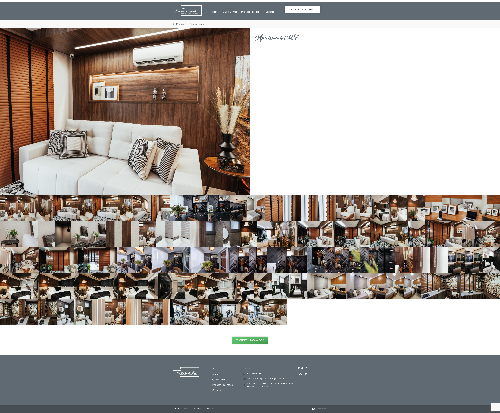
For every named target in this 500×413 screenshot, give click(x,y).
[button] (302, 9)
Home (215, 12)
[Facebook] (300, 374)
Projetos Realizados (251, 12)
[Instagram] (306, 374)
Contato (270, 12)
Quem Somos (230, 12)
